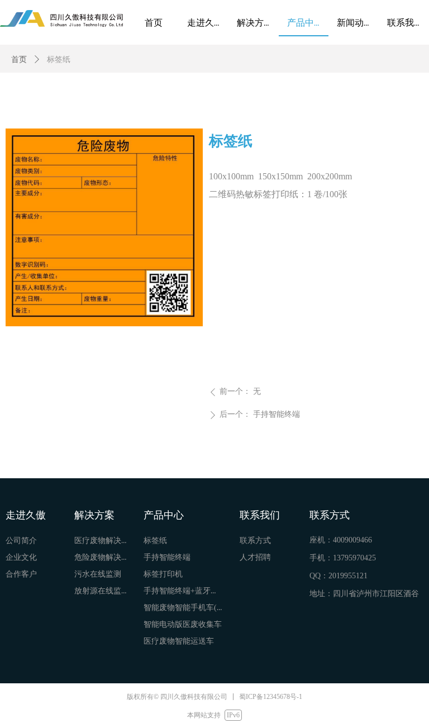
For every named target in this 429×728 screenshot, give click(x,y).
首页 (19, 59)
